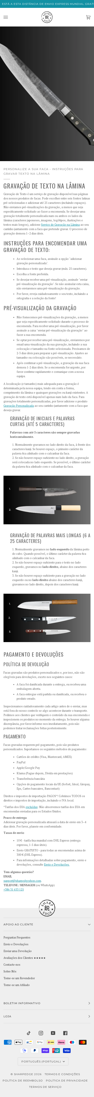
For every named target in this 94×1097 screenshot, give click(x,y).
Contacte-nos (11, 965)
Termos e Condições (62, 1074)
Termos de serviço (45, 1086)
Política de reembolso (23, 1080)
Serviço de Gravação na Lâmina (60, 225)
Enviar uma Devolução (17, 951)
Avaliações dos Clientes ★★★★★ (24, 958)
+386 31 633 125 (13, 889)
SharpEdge (23, 1074)
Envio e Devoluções (15, 944)
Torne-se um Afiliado (16, 985)
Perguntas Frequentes (16, 937)
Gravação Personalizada (18, 406)
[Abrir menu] (10, 17)
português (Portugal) (41, 1061)
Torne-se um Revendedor (19, 978)
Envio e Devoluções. (57, 864)
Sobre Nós (9, 971)
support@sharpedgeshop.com (22, 881)
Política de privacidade (67, 1080)
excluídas (32, 807)
